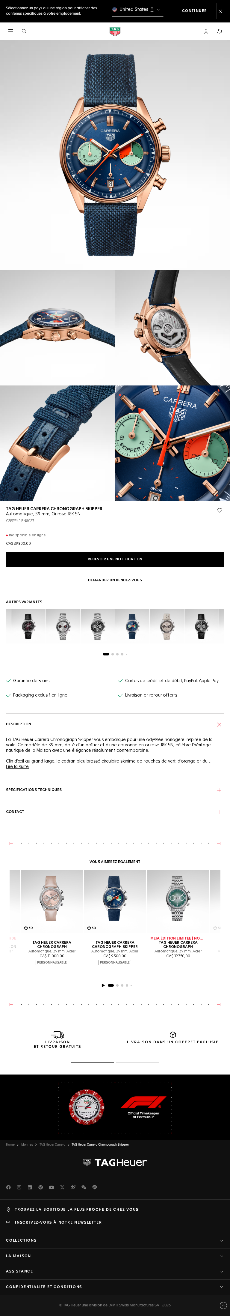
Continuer (199, 11)
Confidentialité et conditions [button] (44, 1287)
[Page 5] (126, 654)
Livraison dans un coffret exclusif (173, 1042)
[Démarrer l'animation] (103, 985)
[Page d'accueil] (115, 31)
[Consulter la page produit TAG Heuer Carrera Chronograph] (178, 901)
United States (134, 9)
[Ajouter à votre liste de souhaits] (220, 510)
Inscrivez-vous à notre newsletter (58, 1223)
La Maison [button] (18, 1256)
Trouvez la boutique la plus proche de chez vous (77, 1210)
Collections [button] (21, 1241)
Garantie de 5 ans (31, 681)
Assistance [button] (19, 1271)
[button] (206, 31)
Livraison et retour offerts (151, 695)
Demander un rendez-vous (115, 580)
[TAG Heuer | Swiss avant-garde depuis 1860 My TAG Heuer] (115, 1163)
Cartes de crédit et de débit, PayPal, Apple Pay (172, 681)
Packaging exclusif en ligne (40, 695)
